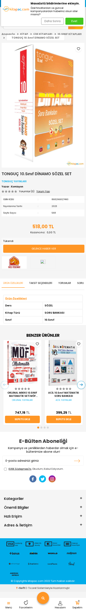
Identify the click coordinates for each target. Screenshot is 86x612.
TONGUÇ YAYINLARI (14, 181)
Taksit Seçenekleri (40, 283)
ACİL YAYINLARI (64, 400)
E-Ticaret (31, 588)
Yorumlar (64, 283)
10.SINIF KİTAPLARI (70, 34)
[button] (38, 428)
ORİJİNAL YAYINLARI (22, 400)
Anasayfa (8, 34)
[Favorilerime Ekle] (37, 344)
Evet (74, 21)
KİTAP (24, 34)
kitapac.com (36, 581)
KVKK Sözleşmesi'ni (20, 469)
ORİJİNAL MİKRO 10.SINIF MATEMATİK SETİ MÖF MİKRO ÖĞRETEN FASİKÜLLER (22, 394)
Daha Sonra (52, 21)
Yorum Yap (43, 191)
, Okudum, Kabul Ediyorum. (36, 469)
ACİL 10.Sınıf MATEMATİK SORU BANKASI (63, 394)
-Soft (21, 588)
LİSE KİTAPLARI (42, 34)
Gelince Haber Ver (44, 249)
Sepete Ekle (22, 419)
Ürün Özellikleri (13, 283)
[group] (43, 105)
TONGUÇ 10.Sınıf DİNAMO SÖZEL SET (36, 37)
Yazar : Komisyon (12, 186)
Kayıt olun (77, 461)
